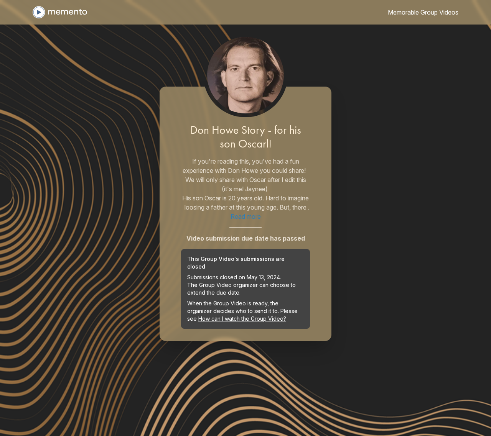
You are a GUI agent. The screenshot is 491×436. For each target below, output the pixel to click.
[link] (423, 12)
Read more (246, 216)
